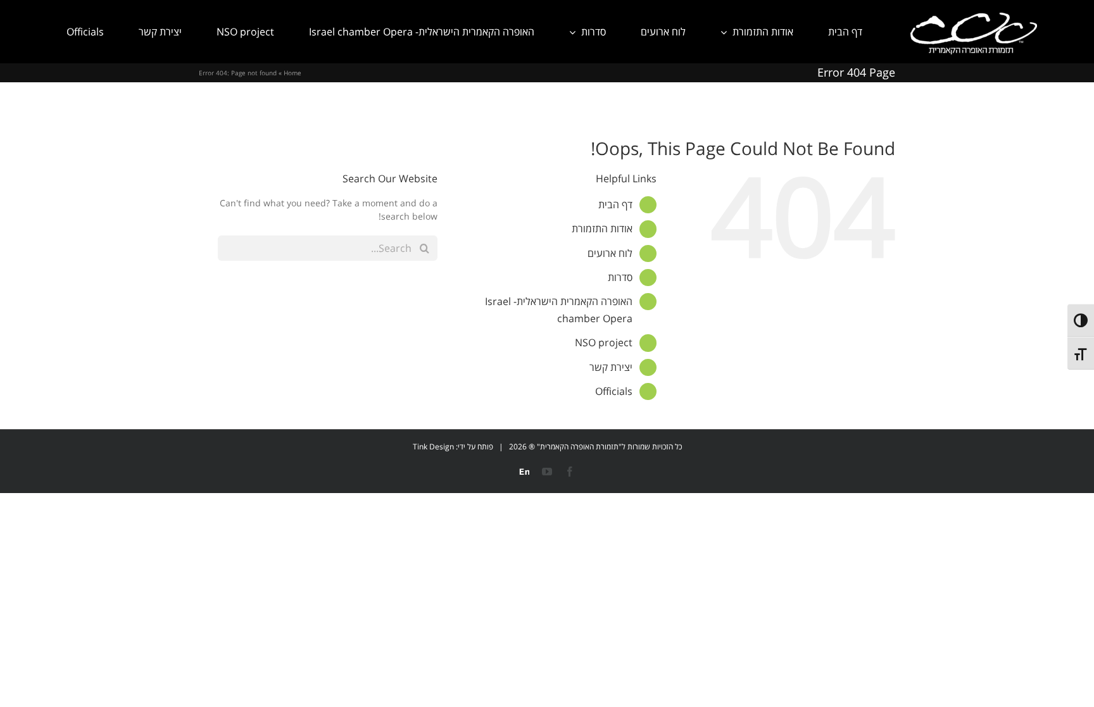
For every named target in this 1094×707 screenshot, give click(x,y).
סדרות (620, 277)
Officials (613, 391)
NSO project (603, 342)
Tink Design (433, 446)
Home (292, 72)
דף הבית (615, 204)
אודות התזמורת (602, 228)
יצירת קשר (610, 367)
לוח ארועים (610, 253)
